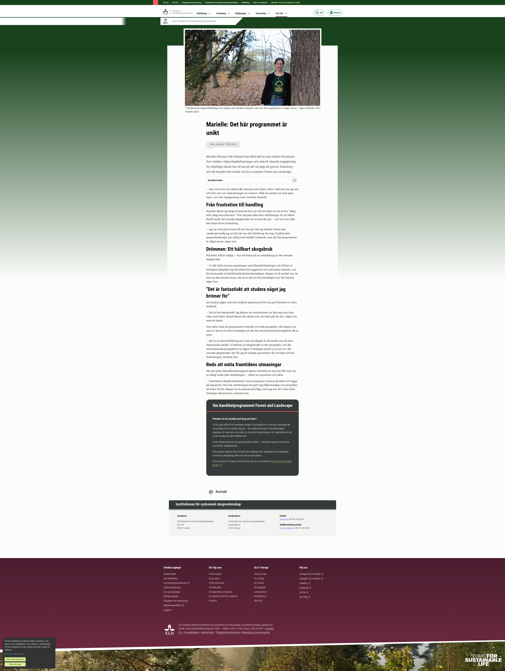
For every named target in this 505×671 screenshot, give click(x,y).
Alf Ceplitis (284, 519)
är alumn (213, 600)
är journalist (214, 578)
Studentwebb (170, 574)
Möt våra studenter (260, 2)
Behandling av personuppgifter (256, 632)
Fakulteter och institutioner (176, 600)
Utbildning (245, 2)
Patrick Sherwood (287, 528)
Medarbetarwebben (172, 605)
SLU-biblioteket (170, 578)
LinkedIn (303, 583)
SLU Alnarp (259, 578)
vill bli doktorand (216, 582)
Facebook (303, 587)
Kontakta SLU (260, 596)
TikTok (302, 592)
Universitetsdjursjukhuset (175, 582)
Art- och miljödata (172, 592)
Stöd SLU (258, 600)
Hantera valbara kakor (15, 654)
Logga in (167, 609)
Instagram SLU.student (309, 578)
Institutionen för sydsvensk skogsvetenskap (221, 2)
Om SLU (175, 2)
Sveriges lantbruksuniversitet (182, 12)
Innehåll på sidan (215, 180)
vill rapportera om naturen (220, 591)
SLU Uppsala (260, 587)
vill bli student (215, 574)
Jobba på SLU (260, 591)
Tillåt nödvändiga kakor (15, 659)
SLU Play (303, 596)
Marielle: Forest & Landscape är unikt (285, 2)
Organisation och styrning (191, 2)
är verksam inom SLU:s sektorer (223, 596)
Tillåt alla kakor (15, 664)
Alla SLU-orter (260, 574)
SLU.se (166, 2)
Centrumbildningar (172, 587)
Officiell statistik (171, 596)
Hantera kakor (207, 632)
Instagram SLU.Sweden (309, 574)
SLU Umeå (258, 582)
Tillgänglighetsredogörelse (228, 632)
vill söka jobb (215, 587)
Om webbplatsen (191, 632)
